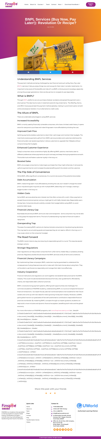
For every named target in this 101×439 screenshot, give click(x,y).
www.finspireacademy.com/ (60, 310)
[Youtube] (71, 429)
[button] (28, 72)
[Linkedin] (60, 429)
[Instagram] (57, 429)
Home (26, 4)
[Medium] (65, 429)
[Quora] (63, 429)
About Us (33, 4)
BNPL (20, 86)
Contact (53, 4)
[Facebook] (54, 429)
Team (48, 4)
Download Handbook (72, 4)
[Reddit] (68, 429)
